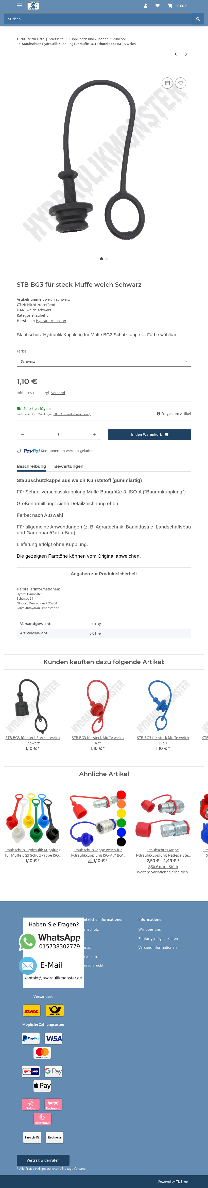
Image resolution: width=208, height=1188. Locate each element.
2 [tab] (106, 258)
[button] (145, 6)
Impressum (87, 956)
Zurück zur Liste (32, 39)
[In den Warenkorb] (21, 70)
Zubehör (43, 315)
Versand (58, 392)
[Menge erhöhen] (94, 434)
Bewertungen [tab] (68, 466)
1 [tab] (101, 258)
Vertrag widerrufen (43, 1160)
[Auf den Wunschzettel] (180, 83)
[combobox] (104, 361)
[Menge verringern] (22, 434)
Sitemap (85, 947)
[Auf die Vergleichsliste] (167, 83)
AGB (81, 938)
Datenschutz (88, 929)
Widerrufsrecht (90, 965)
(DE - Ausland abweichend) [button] (72, 414)
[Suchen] (198, 18)
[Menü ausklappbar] (19, 3)
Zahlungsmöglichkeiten (158, 938)
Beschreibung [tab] (31, 466)
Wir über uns (149, 929)
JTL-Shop (182, 1181)
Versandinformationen (157, 947)
